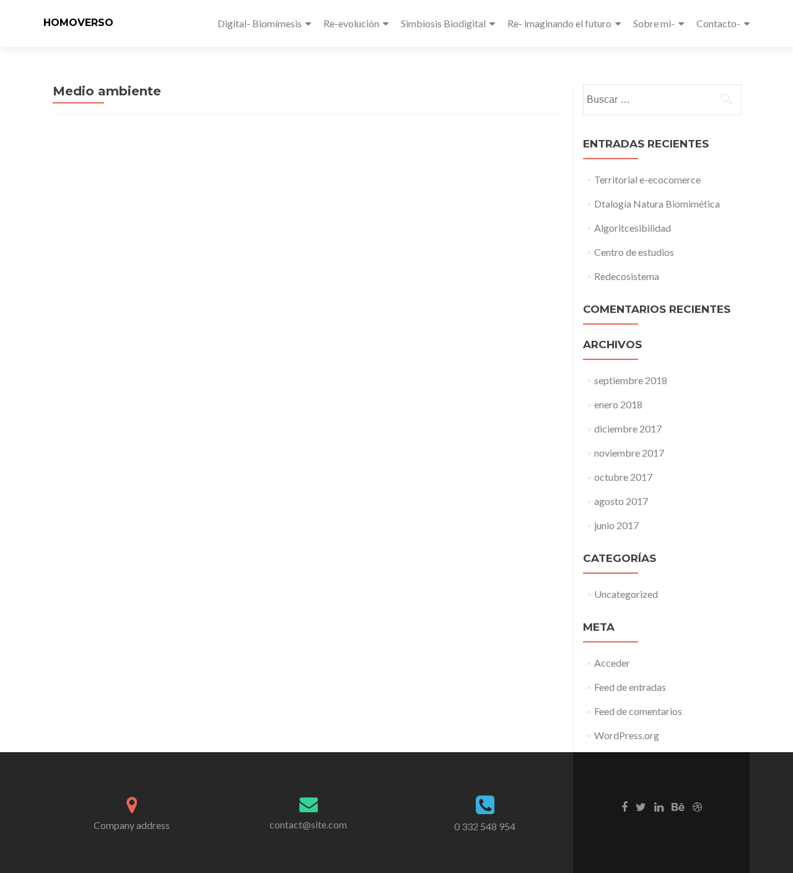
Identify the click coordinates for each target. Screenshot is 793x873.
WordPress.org (626, 735)
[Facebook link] (624, 806)
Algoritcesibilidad (632, 228)
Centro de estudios (634, 252)
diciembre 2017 (628, 428)
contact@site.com (308, 824)
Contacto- (718, 23)
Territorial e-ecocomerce (647, 179)
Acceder (612, 663)
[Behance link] (678, 806)
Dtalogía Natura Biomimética (657, 203)
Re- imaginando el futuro (559, 23)
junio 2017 (616, 525)
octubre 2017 (623, 477)
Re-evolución (351, 23)
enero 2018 (618, 404)
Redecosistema (626, 276)
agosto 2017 (621, 501)
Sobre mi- (654, 23)
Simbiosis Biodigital (443, 23)
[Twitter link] (641, 806)
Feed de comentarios (638, 711)
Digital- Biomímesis (259, 23)
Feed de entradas (630, 687)
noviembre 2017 (629, 452)
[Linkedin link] (659, 806)
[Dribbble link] (697, 806)
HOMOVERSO (78, 23)
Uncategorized (626, 594)
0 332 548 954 (484, 826)
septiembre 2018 (630, 380)
